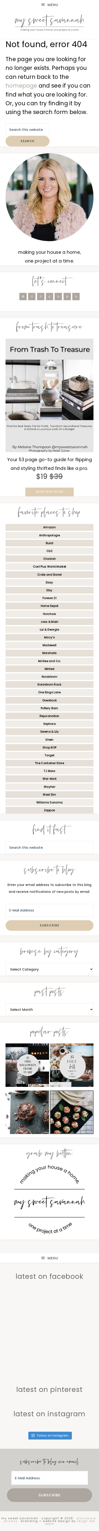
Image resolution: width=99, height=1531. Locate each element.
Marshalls (49, 653)
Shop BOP (49, 747)
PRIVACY (11, 1521)
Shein (49, 740)
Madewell (49, 645)
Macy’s (49, 637)
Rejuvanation (49, 716)
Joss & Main (49, 622)
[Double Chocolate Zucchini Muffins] (27, 1114)
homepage (21, 85)
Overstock (49, 700)
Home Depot (49, 606)
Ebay (49, 582)
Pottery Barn (49, 708)
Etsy (49, 590)
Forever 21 (49, 598)
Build (49, 543)
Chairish (49, 559)
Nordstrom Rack (49, 684)
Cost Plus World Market (49, 566)
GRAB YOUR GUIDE (49, 492)
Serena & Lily (49, 732)
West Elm (49, 795)
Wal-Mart (49, 779)
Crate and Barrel (49, 575)
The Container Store (49, 763)
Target (49, 755)
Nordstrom (49, 677)
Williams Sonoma (49, 802)
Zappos (49, 810)
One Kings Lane (49, 692)
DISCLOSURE (86, 1518)
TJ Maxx (49, 771)
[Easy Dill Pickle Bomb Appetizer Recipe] (71, 1114)
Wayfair (49, 787)
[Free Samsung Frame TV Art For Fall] (71, 1066)
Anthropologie (49, 535)
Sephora (49, 724)
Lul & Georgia (49, 629)
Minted (50, 669)
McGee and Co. (49, 661)
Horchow (49, 614)
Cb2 (49, 551)
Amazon (49, 527)
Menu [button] (53, 4)
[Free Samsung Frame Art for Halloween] (27, 1066)
